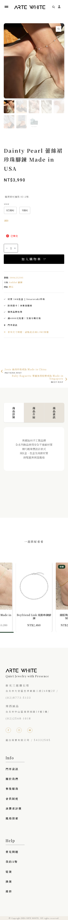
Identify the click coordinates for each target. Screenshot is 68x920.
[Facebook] (8, 730)
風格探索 (12, 818)
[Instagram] (19, 730)
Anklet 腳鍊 (15, 282)
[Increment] (15, 248)
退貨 (9, 871)
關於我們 (12, 779)
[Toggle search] (53, 7)
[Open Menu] (6, 7)
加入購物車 (31, 259)
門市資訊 (12, 769)
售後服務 (12, 789)
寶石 (11, 286)
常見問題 (12, 852)
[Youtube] (29, 730)
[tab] (14, 412)
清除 (6, 220)
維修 (9, 891)
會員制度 (12, 799)
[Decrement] (7, 248)
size (6, 204)
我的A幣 (12, 861)
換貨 (9, 881)
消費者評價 (14, 808)
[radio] (10, 210)
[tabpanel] (34, 465)
